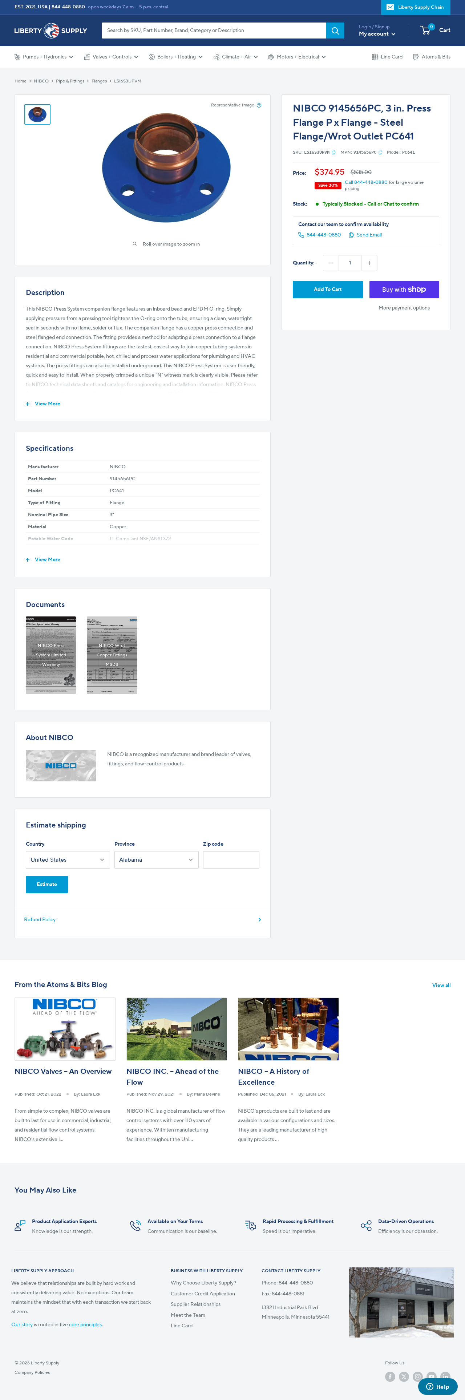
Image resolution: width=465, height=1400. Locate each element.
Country (35, 844)
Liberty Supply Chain (421, 7)
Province (124, 844)
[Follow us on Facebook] (390, 1377)
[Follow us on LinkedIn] (445, 1377)
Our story (22, 1325)
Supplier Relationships (196, 1304)
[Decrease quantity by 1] (331, 263)
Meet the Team (188, 1315)
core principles (85, 1325)
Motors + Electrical (298, 57)
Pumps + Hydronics (44, 57)
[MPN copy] (380, 152)
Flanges (99, 81)
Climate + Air (236, 57)
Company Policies (32, 1372)
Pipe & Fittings (70, 81)
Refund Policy (40, 920)
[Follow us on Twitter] (404, 1377)
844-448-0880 (68, 7)
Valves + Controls (112, 57)
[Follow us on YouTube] (431, 1377)
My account (374, 34)
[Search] (335, 31)
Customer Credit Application (203, 1294)
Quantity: (304, 263)
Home (21, 81)
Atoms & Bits (436, 57)
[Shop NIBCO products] (61, 765)
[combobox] (214, 31)
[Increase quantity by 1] (369, 263)
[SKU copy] (333, 152)
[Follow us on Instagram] (418, 1377)
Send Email (369, 235)
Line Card (392, 57)
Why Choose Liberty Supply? (203, 1283)
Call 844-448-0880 (366, 182)
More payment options (404, 308)
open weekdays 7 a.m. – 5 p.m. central (128, 7)
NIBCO (41, 81)
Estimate (47, 884)
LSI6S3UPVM (127, 81)
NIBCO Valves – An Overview (63, 1071)
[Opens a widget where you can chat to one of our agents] (438, 1387)
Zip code (213, 844)
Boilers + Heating (176, 57)
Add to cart (327, 289)
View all (442, 985)
